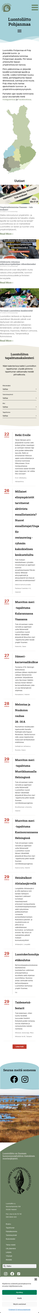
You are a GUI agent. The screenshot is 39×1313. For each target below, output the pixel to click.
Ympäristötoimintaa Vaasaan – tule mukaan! (16, 208)
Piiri (4, 403)
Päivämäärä (6, 385)
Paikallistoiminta (11, 1231)
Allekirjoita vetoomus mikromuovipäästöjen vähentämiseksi (18, 263)
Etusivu (8, 1224)
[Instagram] (25, 1079)
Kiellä (19, 1298)
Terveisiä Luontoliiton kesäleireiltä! (16, 310)
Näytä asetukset (19, 1304)
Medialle (9, 1260)
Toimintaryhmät (11, 1235)
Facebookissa (24, 99)
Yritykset (9, 1256)
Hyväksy (19, 1292)
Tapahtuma (6, 412)
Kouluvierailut (10, 1239)
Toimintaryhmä (8, 394)
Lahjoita (8, 1252)
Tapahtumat (10, 1228)
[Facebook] (14, 1079)
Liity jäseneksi (11, 1248)
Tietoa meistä (10, 1245)
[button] (36, 1279)
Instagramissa (9, 99)
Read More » (6, 233)
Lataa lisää (20, 1046)
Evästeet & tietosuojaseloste (19, 1310)
